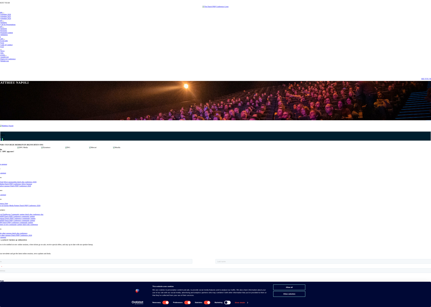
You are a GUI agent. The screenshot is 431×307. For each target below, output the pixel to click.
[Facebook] (0, 139)
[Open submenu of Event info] (4, 39)
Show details (240, 303)
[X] (1, 139)
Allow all (289, 287)
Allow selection (289, 294)
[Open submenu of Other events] (6, 55)
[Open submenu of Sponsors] (3, 27)
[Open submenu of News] (1, 49)
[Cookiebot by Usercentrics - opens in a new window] (137, 302)
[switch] (187, 302)
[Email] (3, 139)
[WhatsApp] (2, 139)
